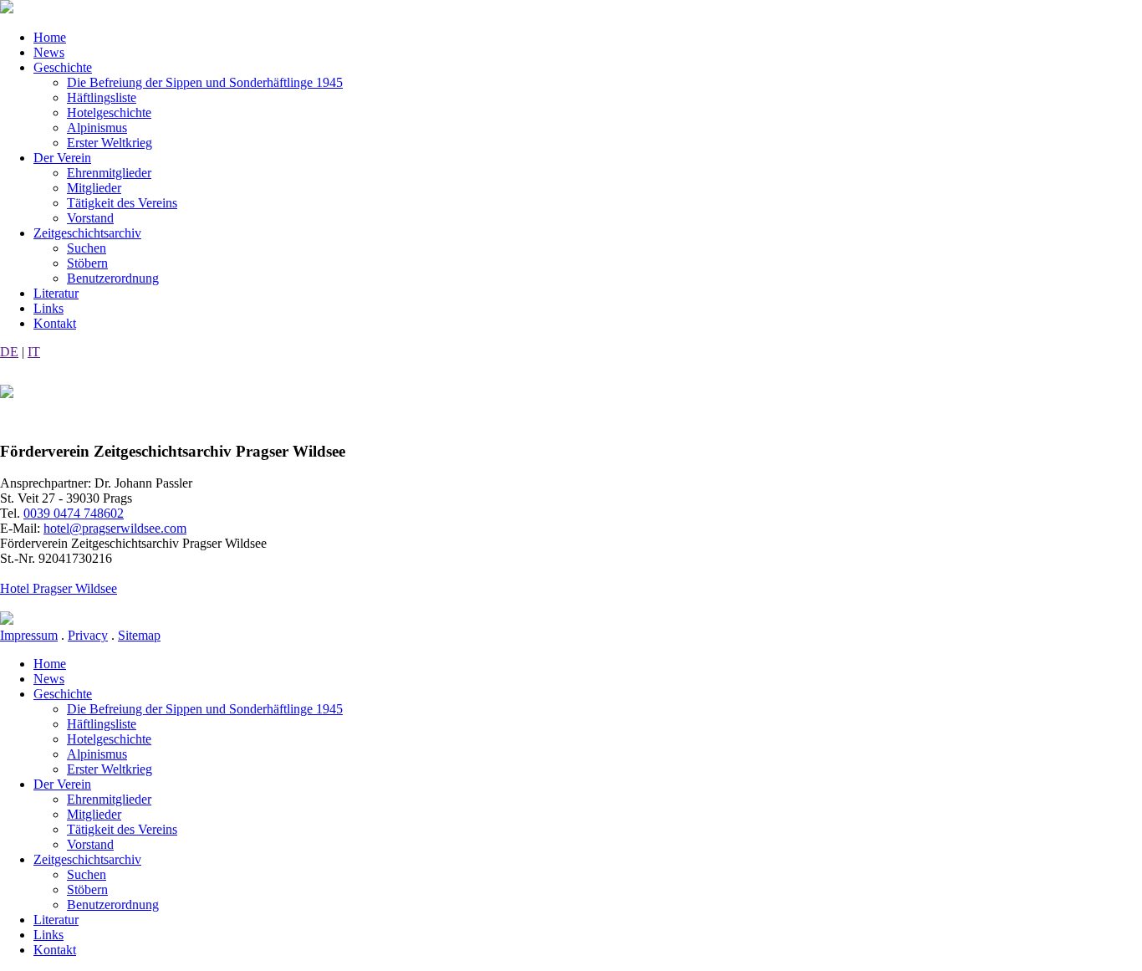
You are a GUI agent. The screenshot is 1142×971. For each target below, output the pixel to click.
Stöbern (87, 263)
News (48, 52)
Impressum (29, 635)
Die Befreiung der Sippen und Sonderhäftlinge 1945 (205, 82)
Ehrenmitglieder (109, 173)
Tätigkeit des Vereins (122, 203)
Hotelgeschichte (109, 112)
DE (9, 352)
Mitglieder (94, 188)
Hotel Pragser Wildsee (58, 588)
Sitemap (139, 635)
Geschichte (62, 67)
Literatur (56, 293)
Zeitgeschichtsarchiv (87, 233)
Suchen (86, 248)
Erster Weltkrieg (109, 142)
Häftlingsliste (101, 97)
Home (49, 37)
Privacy (88, 635)
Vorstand (90, 218)
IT (34, 352)
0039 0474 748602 (73, 513)
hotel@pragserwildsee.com (114, 528)
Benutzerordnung (113, 278)
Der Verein (62, 158)
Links (48, 308)
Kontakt (54, 323)
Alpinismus (97, 127)
